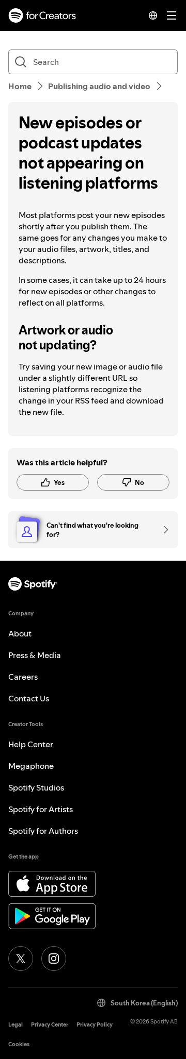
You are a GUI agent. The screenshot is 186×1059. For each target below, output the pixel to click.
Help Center (30, 744)
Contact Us (28, 698)
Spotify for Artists (40, 809)
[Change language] (153, 15)
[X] (20, 958)
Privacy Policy (94, 1025)
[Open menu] (171, 15)
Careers (23, 676)
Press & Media (34, 655)
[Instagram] (53, 958)
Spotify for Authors (43, 830)
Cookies (18, 1044)
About (20, 633)
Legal (15, 1025)
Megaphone (31, 765)
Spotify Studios (36, 787)
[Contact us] (162, 529)
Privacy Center (49, 1025)
